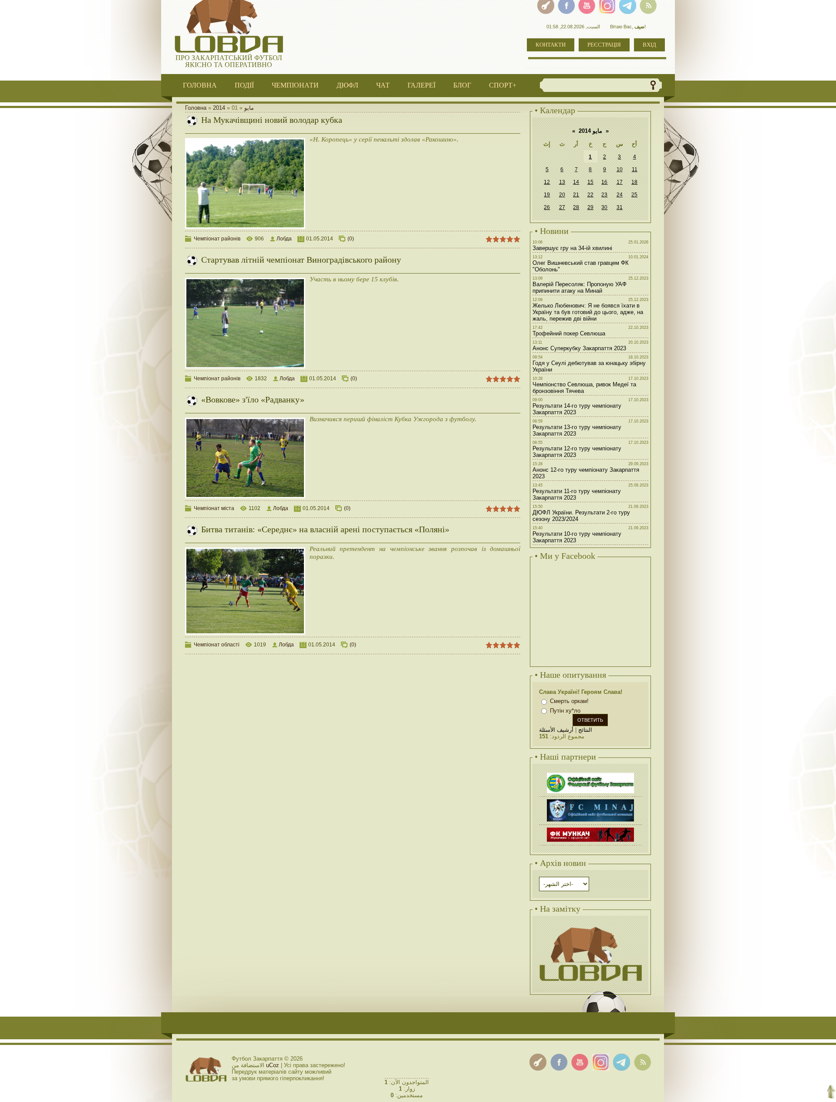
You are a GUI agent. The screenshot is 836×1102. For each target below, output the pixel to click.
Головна (195, 108)
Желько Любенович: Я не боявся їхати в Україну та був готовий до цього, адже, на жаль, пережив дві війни (588, 312)
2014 (219, 108)
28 (576, 207)
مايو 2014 (590, 131)
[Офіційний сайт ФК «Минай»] (590, 800)
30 (604, 207)
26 (547, 207)
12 (547, 182)
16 (604, 182)
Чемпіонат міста (214, 508)
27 (562, 207)
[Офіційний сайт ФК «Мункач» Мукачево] (590, 828)
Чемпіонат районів (217, 239)
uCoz (272, 1065)
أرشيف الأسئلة (556, 730)
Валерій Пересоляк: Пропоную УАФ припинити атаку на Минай (580, 287)
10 (620, 169)
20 (562, 195)
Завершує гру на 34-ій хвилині (572, 248)
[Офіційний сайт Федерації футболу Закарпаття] (590, 774)
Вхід (649, 44)
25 (634, 195)
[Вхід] (537, 1062)
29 (590, 207)
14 (576, 182)
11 (634, 169)
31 (620, 207)
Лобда (284, 239)
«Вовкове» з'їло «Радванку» (252, 399)
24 (620, 195)
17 (620, 182)
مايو (249, 108)
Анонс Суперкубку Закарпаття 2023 (579, 348)
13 (562, 182)
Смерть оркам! (569, 701)
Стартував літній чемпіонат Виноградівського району (301, 259)
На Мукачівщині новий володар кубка (271, 120)
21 (576, 195)
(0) (350, 239)
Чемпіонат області (216, 645)
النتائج (585, 730)
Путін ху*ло (565, 710)
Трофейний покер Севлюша (569, 333)
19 (547, 195)
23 (604, 195)
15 (590, 182)
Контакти (551, 44)
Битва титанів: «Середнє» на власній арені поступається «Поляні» (325, 529)
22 (590, 195)
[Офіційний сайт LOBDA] (590, 926)
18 (634, 182)
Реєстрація (604, 44)
